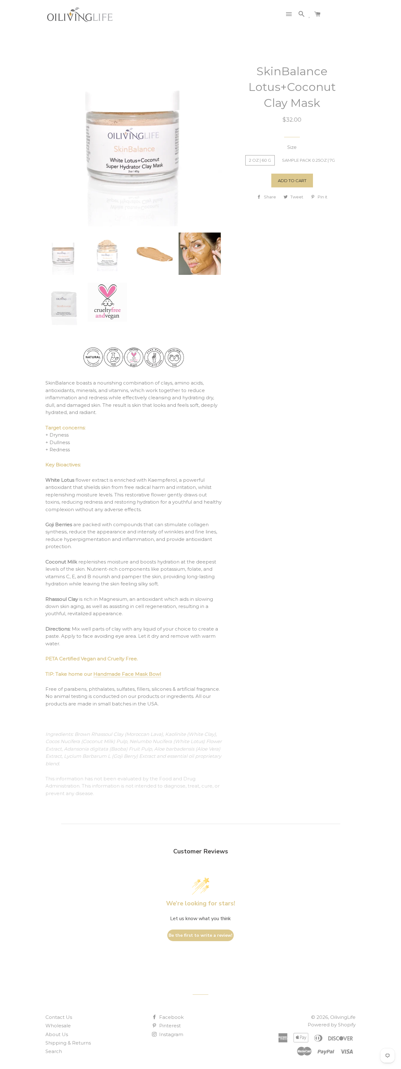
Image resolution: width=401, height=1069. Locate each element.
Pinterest (169, 1026)
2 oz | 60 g (260, 160)
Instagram (170, 1034)
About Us (56, 1034)
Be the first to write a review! (200, 935)
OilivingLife (343, 1017)
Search (53, 1051)
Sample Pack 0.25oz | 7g (308, 160)
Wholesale (58, 1026)
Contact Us (58, 1017)
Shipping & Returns (68, 1043)
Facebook (171, 1017)
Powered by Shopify (332, 1025)
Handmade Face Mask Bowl (127, 674)
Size (292, 147)
